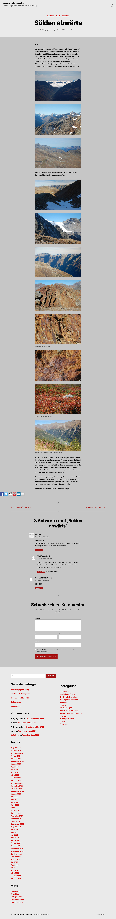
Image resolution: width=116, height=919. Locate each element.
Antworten (39, 550)
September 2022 (17, 791)
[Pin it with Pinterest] (14, 494)
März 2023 (15, 775)
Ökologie (64, 716)
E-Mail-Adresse (63, 634)
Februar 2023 (16, 778)
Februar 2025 (16, 751)
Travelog (65, 16)
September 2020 (17, 857)
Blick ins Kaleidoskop (68, 697)
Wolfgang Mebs (46, 30)
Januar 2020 (16, 879)
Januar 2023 (16, 780)
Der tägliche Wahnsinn (69, 700)
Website (37, 642)
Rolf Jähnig (15, 735)
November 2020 (17, 851)
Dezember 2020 (17, 849)
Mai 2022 (14, 802)
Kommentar (39, 618)
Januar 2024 (16, 759)
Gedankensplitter (67, 708)
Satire (58, 16)
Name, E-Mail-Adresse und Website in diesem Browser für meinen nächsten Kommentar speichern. (56, 650)
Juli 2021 (14, 829)
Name (37, 634)
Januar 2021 (15, 846)
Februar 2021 (16, 843)
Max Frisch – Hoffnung (69, 711)
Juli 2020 (14, 862)
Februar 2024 (16, 756)
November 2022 (17, 786)
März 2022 (15, 808)
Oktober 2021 (16, 821)
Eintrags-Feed (16, 897)
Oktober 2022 (16, 789)
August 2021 (16, 827)
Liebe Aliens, (16, 706)
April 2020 (15, 870)
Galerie (63, 705)
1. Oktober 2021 (60, 30)
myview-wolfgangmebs (13, 3)
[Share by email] (23, 494)
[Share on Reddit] (10, 494)
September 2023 (17, 761)
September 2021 (17, 824)
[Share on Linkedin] (19, 494)
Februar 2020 (16, 876)
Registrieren (15, 891)
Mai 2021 (14, 835)
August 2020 (16, 859)
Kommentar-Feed (17, 899)
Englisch (63, 702)
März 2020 (15, 873)
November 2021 (17, 819)
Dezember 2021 (17, 816)
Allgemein (50, 16)
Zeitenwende (16, 702)
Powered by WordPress (41, 914)
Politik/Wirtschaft (67, 719)
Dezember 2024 (17, 753)
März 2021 (15, 840)
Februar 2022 (16, 810)
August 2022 (16, 794)
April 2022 (15, 805)
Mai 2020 (14, 868)
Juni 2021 (14, 832)
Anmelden (15, 894)
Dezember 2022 (17, 783)
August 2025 (16, 748)
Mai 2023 (14, 770)
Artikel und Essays (67, 694)
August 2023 (16, 764)
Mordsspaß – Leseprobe (20, 694)
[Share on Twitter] (6, 494)
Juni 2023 (15, 767)
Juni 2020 (15, 865)
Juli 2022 (14, 797)
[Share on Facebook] (2, 494)
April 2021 (15, 838)
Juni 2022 (15, 800)
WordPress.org (17, 902)
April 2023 (15, 772)
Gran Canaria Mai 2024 (20, 698)
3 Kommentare (74, 30)
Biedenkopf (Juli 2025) (20, 690)
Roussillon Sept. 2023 (30, 735)
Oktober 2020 (16, 854)
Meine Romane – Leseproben (71, 713)
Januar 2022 (16, 813)
